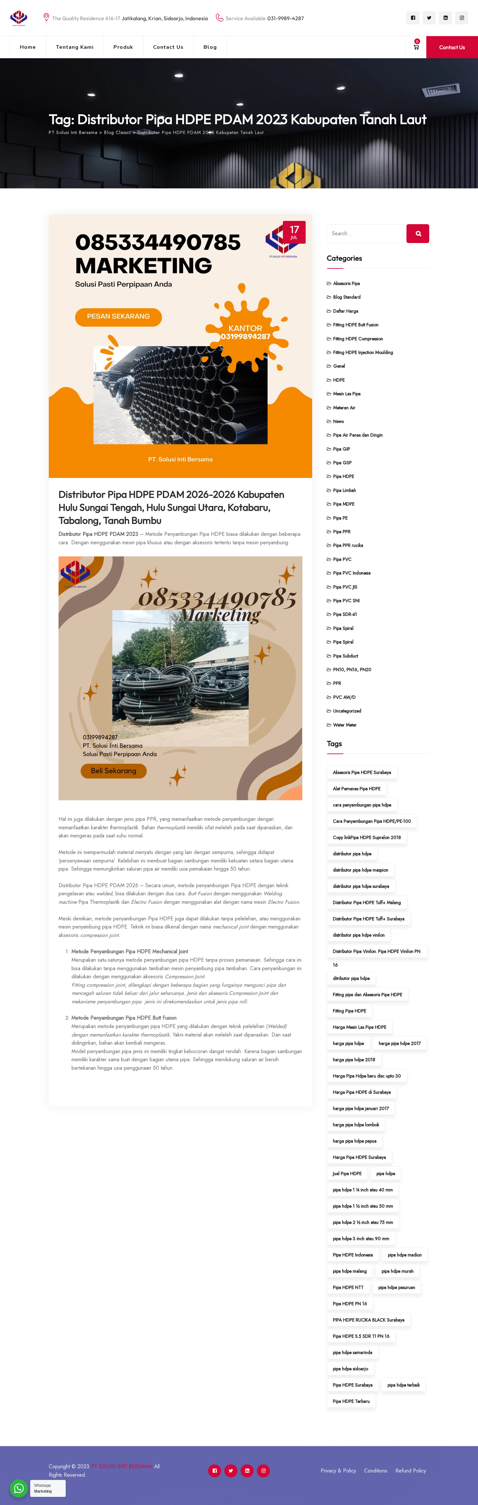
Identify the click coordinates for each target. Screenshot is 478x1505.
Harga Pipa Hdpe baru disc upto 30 (367, 1076)
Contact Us (168, 47)
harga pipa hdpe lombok (356, 1124)
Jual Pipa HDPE (347, 1173)
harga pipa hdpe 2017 (400, 1043)
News (338, 421)
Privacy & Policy (338, 1470)
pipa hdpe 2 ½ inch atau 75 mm (363, 1222)
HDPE (339, 380)
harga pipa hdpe (348, 1043)
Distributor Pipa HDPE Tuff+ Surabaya (369, 918)
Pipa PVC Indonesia (352, 573)
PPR (337, 683)
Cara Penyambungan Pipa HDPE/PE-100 (372, 821)
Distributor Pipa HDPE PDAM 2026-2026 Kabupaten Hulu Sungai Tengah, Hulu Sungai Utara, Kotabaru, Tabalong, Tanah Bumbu (171, 507)
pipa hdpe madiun (405, 1255)
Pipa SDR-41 (345, 614)
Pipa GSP (342, 462)
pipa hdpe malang (350, 1271)
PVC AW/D (344, 697)
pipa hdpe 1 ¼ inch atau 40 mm (363, 1189)
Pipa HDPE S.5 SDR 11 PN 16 (361, 1336)
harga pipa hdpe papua (355, 1141)
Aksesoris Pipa (346, 283)
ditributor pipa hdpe (351, 978)
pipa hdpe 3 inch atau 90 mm (361, 1238)
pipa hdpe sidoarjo (350, 1368)
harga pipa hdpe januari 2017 (361, 1108)
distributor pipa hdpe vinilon (359, 935)
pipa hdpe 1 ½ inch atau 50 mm (363, 1206)
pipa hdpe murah (398, 1271)
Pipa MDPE (343, 504)
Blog (210, 47)
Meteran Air (344, 407)
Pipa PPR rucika (348, 545)
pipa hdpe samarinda (352, 1352)
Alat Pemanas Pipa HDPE (356, 788)
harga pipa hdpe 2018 (354, 1059)
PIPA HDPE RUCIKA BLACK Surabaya (369, 1320)
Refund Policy (410, 1470)
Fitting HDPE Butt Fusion (355, 324)
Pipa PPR (342, 531)
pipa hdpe (386, 1173)
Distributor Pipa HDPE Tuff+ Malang (367, 902)
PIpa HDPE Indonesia (353, 1255)
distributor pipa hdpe (352, 853)
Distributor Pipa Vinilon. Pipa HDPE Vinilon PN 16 (376, 953)
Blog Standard (347, 297)
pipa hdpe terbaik (404, 1385)
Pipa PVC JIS (345, 587)
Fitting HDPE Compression (358, 338)
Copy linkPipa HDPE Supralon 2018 (367, 837)
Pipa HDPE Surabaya (353, 1385)
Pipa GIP (341, 449)
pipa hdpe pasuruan (396, 1287)
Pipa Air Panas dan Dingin (358, 435)
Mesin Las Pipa (347, 393)
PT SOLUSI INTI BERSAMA (122, 1466)
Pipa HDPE (343, 476)
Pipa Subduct (345, 656)
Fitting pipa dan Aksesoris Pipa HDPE (367, 994)
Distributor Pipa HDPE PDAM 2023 (98, 534)
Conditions (375, 1470)
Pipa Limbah (344, 490)
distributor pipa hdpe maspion (360, 870)
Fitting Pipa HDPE (349, 1011)
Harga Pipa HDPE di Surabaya (362, 1092)
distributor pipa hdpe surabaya (361, 886)
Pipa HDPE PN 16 (350, 1303)
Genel (339, 366)
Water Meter (345, 725)
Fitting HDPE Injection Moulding (363, 352)
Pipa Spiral (343, 628)
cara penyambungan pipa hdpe (362, 805)
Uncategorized (347, 711)
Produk (123, 47)
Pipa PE (340, 518)
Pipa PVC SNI (346, 600)
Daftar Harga (345, 311)
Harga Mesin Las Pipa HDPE (359, 1027)
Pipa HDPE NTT (348, 1287)
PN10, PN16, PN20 (352, 669)
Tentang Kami (75, 47)
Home (28, 47)
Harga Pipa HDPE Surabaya (359, 1157)
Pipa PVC (342, 559)
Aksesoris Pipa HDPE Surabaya (362, 772)
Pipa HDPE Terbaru (351, 1401)
